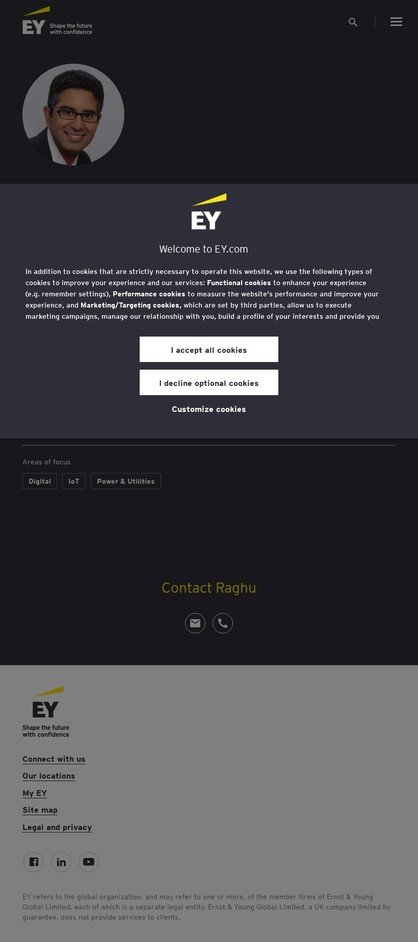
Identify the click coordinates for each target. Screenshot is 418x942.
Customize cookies (209, 408)
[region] (209, 311)
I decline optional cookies (209, 382)
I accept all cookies (209, 349)
